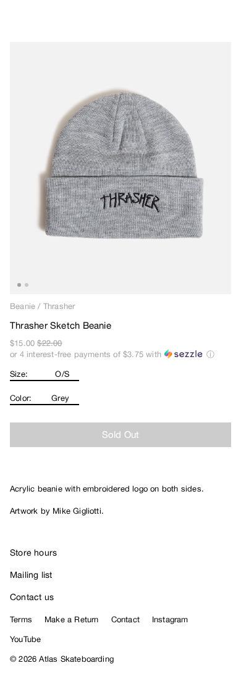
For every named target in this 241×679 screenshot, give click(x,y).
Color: (21, 398)
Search (176, 24)
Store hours (33, 553)
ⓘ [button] (210, 354)
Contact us (32, 597)
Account (201, 24)
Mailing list (31, 575)
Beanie (22, 306)
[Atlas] (35, 22)
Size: (19, 374)
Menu (226, 24)
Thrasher (59, 306)
